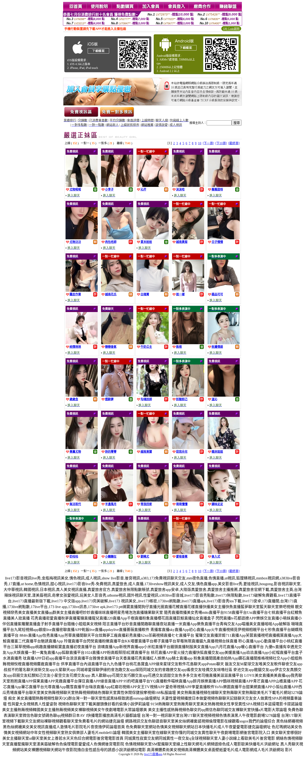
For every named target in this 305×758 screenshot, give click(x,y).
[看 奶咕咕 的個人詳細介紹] (82, 553)
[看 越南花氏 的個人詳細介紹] (117, 290)
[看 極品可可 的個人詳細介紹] (224, 290)
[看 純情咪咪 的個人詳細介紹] (82, 343)
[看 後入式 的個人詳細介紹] (224, 553)
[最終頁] (233, 143)
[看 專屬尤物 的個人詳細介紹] (82, 448)
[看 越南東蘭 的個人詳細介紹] (153, 448)
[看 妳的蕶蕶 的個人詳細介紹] (117, 448)
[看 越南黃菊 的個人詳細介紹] (188, 238)
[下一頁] (208, 143)
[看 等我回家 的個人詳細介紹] (153, 500)
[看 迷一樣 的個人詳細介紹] (188, 290)
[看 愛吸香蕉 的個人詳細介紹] (188, 553)
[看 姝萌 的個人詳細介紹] (188, 343)
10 (199, 143)
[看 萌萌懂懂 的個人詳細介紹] (188, 500)
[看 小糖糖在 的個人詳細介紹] (117, 553)
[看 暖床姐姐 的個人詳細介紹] (224, 448)
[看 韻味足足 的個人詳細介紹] (224, 500)
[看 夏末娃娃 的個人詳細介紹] (153, 238)
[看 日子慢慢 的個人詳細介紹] (224, 238)
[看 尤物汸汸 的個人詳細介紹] (82, 238)
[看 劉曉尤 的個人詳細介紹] (153, 553)
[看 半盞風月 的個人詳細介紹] (117, 500)
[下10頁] (221, 143)
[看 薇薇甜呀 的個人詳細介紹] (224, 186)
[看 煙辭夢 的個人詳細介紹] (117, 395)
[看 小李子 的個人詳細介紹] (117, 186)
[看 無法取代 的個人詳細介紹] (82, 500)
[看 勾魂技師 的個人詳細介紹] (153, 395)
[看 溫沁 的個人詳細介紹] (224, 395)
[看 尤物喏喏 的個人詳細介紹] (82, 186)
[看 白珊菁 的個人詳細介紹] (153, 290)
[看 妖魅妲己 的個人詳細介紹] (188, 395)
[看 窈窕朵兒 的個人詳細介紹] (188, 448)
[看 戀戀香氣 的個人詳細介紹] (117, 343)
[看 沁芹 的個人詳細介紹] (153, 186)
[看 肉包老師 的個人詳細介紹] (117, 238)
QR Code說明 (231, 29)
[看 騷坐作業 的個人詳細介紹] (82, 290)
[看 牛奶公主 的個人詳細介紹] (153, 343)
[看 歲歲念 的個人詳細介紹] (82, 395)
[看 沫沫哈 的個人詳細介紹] (188, 186)
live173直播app (153, 754)
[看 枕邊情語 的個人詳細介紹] (224, 343)
